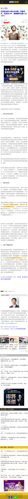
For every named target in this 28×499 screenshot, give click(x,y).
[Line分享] (15, 497)
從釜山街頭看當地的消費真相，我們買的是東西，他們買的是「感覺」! (23, 347)
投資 (13, 291)
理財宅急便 (6, 23)
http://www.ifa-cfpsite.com (11, 326)
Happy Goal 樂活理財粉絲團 (17, 328)
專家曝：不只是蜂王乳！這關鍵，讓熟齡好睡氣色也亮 (13, 347)
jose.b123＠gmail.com (11, 323)
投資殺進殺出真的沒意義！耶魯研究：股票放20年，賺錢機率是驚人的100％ (14, 14)
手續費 (10, 291)
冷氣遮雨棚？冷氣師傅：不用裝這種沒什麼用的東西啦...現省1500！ (4, 347)
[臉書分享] (10, 497)
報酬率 (6, 291)
